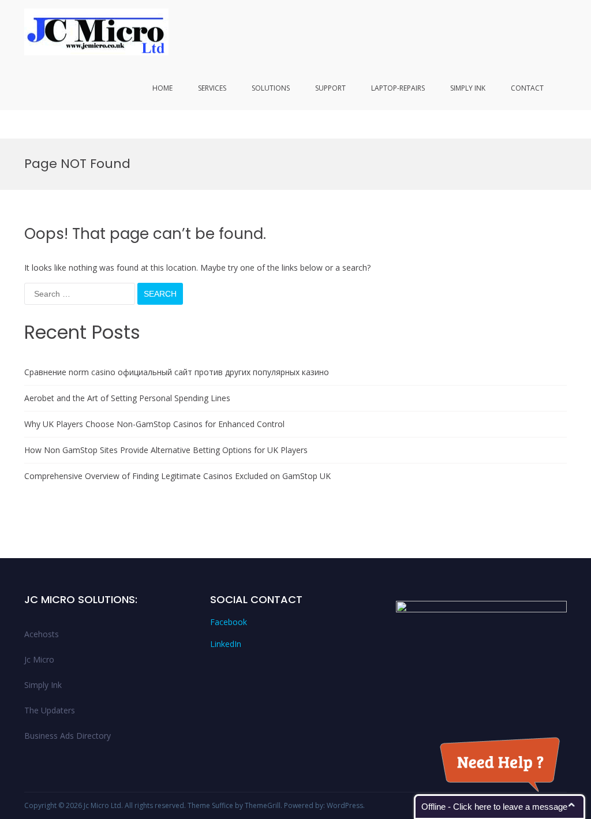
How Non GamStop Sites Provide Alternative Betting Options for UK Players (166, 449)
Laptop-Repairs (398, 88)
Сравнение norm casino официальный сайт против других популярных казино (176, 372)
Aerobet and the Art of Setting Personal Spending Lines (127, 397)
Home (162, 88)
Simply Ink (467, 88)
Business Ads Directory (67, 735)
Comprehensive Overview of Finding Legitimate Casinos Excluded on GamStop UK (177, 475)
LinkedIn (225, 643)
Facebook (228, 621)
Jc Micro (39, 659)
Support (330, 88)
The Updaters (49, 710)
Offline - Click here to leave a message (494, 806)
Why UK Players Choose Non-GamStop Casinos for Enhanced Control (154, 423)
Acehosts (41, 634)
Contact (527, 88)
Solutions (271, 88)
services (212, 88)
